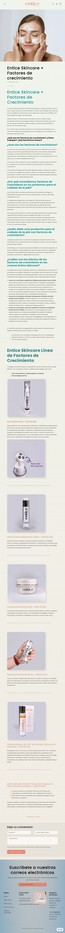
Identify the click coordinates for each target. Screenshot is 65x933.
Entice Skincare (29, 928)
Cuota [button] (11, 86)
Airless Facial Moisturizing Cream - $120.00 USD (30, 536)
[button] (4, 4)
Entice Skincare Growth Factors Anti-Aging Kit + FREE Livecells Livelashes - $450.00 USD (30, 785)
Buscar (6, 896)
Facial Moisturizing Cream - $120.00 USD (26, 606)
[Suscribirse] (45, 884)
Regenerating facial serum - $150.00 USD (27, 674)
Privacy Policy (8, 903)
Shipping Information (7, 911)
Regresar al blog (33, 817)
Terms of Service (9, 907)
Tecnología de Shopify (38, 928)
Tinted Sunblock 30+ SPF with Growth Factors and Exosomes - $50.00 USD (31, 745)
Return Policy (8, 900)
